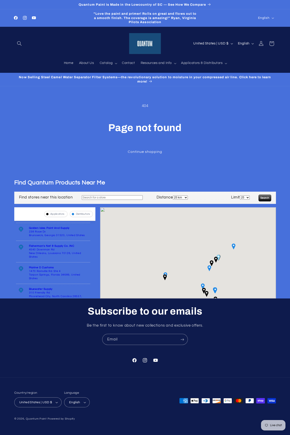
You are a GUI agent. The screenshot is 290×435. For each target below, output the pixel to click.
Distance (165, 197)
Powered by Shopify (61, 419)
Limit (235, 197)
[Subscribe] (182, 339)
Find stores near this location (46, 197)
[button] (19, 43)
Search (264, 197)
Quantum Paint (36, 419)
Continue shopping (145, 152)
